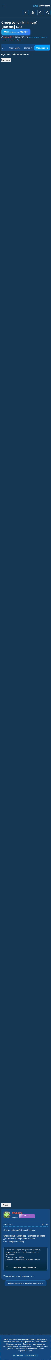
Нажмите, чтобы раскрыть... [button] (25, 1267)
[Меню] (4, 6)
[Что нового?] (40, 12)
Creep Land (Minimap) (14, 1235)
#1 (46, 1224)
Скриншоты (14, 47)
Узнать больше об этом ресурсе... (19, 1276)
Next (5, 1204)
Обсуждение (42, 47)
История (28, 47)
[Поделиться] (42, 1224)
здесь (30, 1351)
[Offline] (10, 1215)
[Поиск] (47, 12)
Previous (5, 60)
